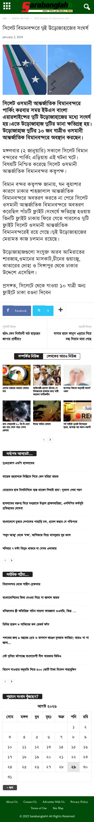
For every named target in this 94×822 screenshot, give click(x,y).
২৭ (48, 767)
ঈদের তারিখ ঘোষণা (42, 424)
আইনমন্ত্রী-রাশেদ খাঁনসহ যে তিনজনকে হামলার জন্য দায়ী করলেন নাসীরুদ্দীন (45, 391)
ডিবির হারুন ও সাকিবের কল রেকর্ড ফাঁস (26, 624)
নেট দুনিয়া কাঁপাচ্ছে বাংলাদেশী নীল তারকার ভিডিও (32, 656)
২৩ (85, 757)
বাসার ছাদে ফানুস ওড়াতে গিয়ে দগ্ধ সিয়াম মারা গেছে (72, 336)
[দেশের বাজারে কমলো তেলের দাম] (17, 375)
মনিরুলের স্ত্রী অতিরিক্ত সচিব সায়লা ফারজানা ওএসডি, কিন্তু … (39, 611)
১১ (24, 747)
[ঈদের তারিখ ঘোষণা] (47, 411)
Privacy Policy (79, 802)
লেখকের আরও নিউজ (61, 356)
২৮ (61, 767)
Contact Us (30, 802)
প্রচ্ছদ (5, 18)
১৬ (85, 747)
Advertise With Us (53, 802)
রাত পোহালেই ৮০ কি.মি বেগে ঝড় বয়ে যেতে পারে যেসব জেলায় (16, 427)
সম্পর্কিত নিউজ (28, 356)
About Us (11, 802)
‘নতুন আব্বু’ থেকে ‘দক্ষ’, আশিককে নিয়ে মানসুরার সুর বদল (37, 535)
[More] (60, 310)
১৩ (48, 747)
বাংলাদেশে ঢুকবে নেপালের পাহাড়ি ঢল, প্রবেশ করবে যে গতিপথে (40, 522)
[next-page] (50, 439)
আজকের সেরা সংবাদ (20, 18)
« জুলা (10, 787)
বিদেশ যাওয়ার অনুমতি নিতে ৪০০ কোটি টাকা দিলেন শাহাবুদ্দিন (39, 670)
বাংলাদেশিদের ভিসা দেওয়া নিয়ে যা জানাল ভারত (31, 598)
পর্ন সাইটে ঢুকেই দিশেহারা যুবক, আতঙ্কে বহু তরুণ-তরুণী (77, 426)
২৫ (24, 767)
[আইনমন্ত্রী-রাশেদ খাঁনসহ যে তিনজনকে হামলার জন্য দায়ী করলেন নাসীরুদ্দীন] (47, 375)
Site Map (58, 808)
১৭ (10, 757)
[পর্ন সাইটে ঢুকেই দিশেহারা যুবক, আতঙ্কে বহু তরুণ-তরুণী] (77, 411)
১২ (37, 747)
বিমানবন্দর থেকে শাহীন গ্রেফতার (21, 584)
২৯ (73, 767)
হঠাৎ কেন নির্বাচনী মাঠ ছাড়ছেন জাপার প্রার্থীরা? (21, 336)
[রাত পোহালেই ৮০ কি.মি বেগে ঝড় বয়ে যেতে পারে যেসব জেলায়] (17, 411)
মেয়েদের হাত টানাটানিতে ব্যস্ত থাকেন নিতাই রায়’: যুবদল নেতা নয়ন (42, 490)
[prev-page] (43, 439)
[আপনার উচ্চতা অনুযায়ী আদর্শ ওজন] (77, 375)
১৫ (73, 747)
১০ (10, 747)
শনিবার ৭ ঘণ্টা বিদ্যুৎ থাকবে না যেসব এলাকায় (30, 549)
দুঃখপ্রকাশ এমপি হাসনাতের (18, 463)
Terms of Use (39, 808)
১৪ (61, 747)
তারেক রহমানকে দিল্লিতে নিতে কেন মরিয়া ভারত (30, 477)
